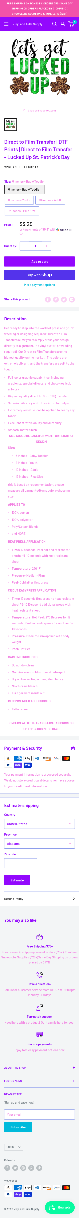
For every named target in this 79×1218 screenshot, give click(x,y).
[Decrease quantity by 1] (24, 245)
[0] (71, 24)
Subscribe (18, 1127)
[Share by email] (72, 299)
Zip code (10, 854)
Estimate (17, 880)
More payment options (39, 285)
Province (10, 834)
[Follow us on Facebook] (7, 1168)
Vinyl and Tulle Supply (21, 167)
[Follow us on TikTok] (39, 1168)
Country (9, 814)
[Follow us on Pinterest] (31, 1168)
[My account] (63, 24)
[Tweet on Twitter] (64, 299)
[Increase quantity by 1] (46, 245)
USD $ (10, 1147)
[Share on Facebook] (48, 299)
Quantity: (10, 246)
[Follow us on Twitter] (15, 1168)
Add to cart (39, 261)
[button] (47, 231)
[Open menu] (6, 24)
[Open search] (54, 24)
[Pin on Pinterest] (56, 299)
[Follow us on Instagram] (23, 1168)
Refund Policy (13, 899)
